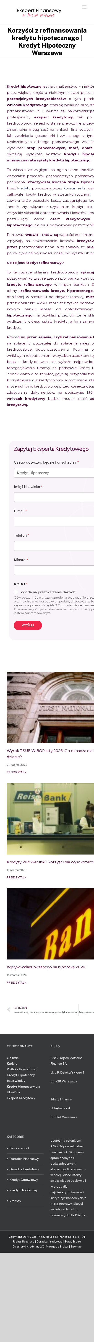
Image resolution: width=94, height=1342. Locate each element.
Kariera (12, 1063)
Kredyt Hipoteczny (24, 1190)
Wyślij (28, 625)
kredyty (15, 1201)
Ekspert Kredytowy (21, 1098)
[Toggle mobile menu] (84, 7)
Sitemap (76, 1246)
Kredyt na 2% (35, 1246)
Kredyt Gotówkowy (24, 1180)
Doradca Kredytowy (49, 1241)
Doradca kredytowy (24, 1169)
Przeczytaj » (16, 772)
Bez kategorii (19, 1148)
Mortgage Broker (57, 1246)
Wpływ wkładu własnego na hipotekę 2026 (46, 967)
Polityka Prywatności (22, 1069)
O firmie (13, 1058)
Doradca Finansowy (24, 1159)
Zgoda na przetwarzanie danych (48, 592)
